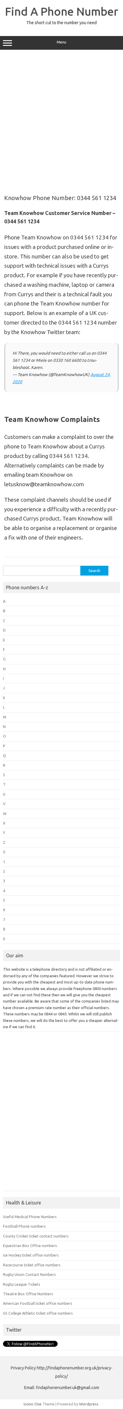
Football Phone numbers (24, 1226)
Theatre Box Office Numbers (28, 1294)
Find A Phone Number (61, 11)
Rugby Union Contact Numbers (29, 1274)
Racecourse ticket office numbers (32, 1265)
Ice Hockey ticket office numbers (31, 1255)
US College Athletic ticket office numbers (38, 1313)
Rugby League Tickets (21, 1284)
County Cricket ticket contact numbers (36, 1236)
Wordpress (89, 1404)
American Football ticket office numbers (37, 1303)
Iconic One (32, 1404)
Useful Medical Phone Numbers (30, 1217)
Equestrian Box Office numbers (30, 1245)
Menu (61, 42)
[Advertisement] (61, 120)
